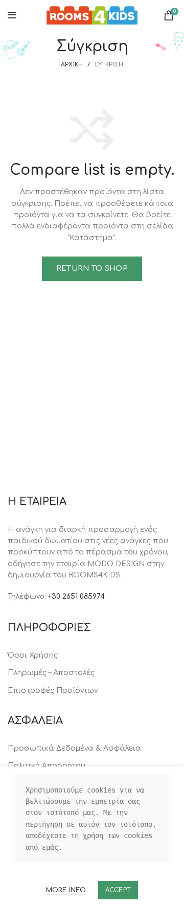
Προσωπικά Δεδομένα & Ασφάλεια (74, 748)
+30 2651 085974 (76, 596)
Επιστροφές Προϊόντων (53, 690)
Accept (118, 890)
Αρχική (72, 64)
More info (66, 890)
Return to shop (92, 268)
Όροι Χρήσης (33, 655)
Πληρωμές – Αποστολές (51, 673)
